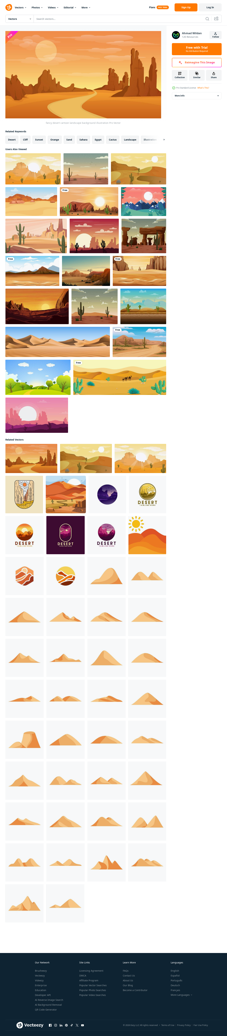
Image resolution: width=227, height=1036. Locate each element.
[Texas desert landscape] (36, 236)
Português (176, 980)
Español (175, 975)
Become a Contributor (135, 990)
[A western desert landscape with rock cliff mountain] (139, 271)
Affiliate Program (88, 980)
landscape (130, 139)
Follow (215, 36)
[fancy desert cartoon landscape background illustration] (33, 168)
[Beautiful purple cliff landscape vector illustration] (36, 415)
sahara (83, 139)
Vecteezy (40, 975)
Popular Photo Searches (92, 990)
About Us (128, 980)
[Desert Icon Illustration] (147, 535)
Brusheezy (41, 970)
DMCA (82, 975)
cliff (25, 139)
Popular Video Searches (92, 995)
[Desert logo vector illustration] (107, 494)
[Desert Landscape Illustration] (66, 494)
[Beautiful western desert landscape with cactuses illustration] (94, 306)
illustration (150, 139)
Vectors (19, 7)
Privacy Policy (184, 1025)
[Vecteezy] (8, 7)
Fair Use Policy (201, 1025)
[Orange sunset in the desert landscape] (37, 306)
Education (40, 990)
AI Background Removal (48, 1004)
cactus (113, 139)
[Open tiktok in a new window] (71, 1025)
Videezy (39, 980)
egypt (98, 139)
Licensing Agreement (91, 970)
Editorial (68, 7)
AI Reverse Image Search (49, 999)
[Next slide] (161, 140)
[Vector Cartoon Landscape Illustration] (143, 201)
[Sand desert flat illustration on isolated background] (106, 576)
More (84, 7)
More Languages (180, 995)
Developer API (43, 995)
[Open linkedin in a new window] (61, 1025)
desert (12, 139)
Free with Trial (197, 49)
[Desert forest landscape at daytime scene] (32, 271)
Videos (52, 7)
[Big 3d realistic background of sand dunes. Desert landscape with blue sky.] (57, 342)
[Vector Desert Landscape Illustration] (86, 168)
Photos (36, 7)
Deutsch (175, 985)
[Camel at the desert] (119, 377)
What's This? (203, 87)
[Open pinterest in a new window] (66, 1025)
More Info (179, 95)
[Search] (207, 19)
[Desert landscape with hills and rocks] (86, 271)
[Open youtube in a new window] (82, 1025)
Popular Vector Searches (93, 985)
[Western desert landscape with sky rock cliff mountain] (143, 236)
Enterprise (41, 985)
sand (69, 139)
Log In (210, 7)
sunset (39, 139)
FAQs (126, 970)
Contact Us (129, 975)
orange (54, 139)
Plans (152, 7)
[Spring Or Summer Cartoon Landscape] (38, 377)
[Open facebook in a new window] (50, 1025)
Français (175, 990)
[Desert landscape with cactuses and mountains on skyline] (143, 306)
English (175, 970)
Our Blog (128, 985)
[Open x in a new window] (77, 1025)
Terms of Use (167, 1025)
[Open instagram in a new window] (55, 1025)
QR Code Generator (46, 1009)
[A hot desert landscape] (89, 201)
